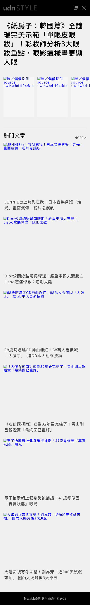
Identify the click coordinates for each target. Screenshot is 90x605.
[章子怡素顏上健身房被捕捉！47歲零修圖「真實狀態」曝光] (45, 466)
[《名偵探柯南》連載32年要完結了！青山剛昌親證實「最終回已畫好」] (45, 392)
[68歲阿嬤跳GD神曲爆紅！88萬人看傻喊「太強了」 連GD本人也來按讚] (45, 318)
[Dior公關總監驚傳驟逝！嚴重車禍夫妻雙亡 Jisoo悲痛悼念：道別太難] (45, 244)
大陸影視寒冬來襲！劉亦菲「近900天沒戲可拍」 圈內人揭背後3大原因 (43, 574)
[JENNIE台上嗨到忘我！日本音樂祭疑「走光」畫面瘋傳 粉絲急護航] (45, 170)
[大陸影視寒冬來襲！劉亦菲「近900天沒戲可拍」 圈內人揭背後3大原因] (45, 540)
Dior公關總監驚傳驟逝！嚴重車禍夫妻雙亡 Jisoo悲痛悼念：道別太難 (46, 278)
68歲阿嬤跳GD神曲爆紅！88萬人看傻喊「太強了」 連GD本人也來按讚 (41, 352)
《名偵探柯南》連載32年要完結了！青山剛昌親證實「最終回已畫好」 (44, 426)
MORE (79, 137)
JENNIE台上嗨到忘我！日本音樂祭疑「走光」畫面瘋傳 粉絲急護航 (42, 204)
